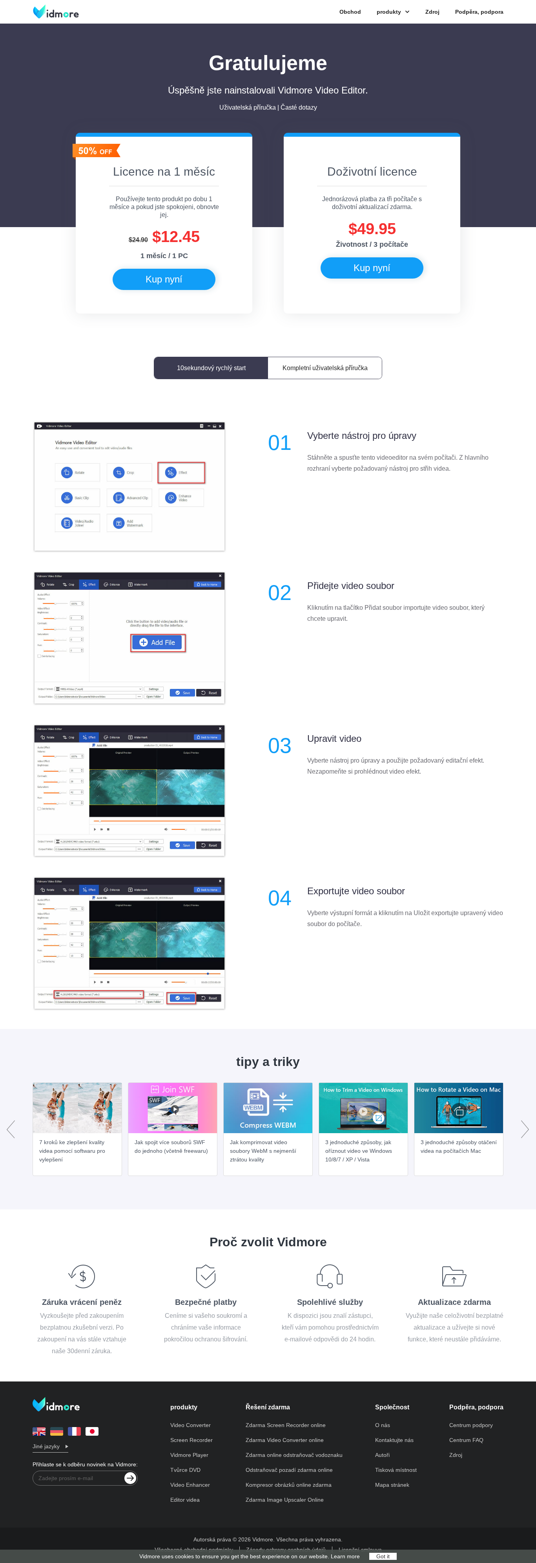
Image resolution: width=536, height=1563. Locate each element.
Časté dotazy (299, 107)
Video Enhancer (190, 1485)
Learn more (345, 1556)
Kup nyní (164, 279)
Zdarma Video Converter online (285, 1440)
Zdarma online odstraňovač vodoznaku (294, 1455)
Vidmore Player (189, 1455)
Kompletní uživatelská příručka (325, 368)
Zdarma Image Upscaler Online (285, 1500)
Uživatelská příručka (247, 107)
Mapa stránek (392, 1485)
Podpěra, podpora (479, 12)
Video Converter (190, 1425)
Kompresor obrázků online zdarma (289, 1485)
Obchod (350, 12)
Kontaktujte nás (394, 1440)
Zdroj (432, 12)
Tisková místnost (396, 1470)
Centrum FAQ (466, 1440)
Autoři (382, 1455)
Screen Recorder (191, 1440)
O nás (382, 1425)
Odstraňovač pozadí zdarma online (289, 1470)
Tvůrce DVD (185, 1470)
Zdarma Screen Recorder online (286, 1425)
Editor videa (185, 1500)
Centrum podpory (471, 1425)
